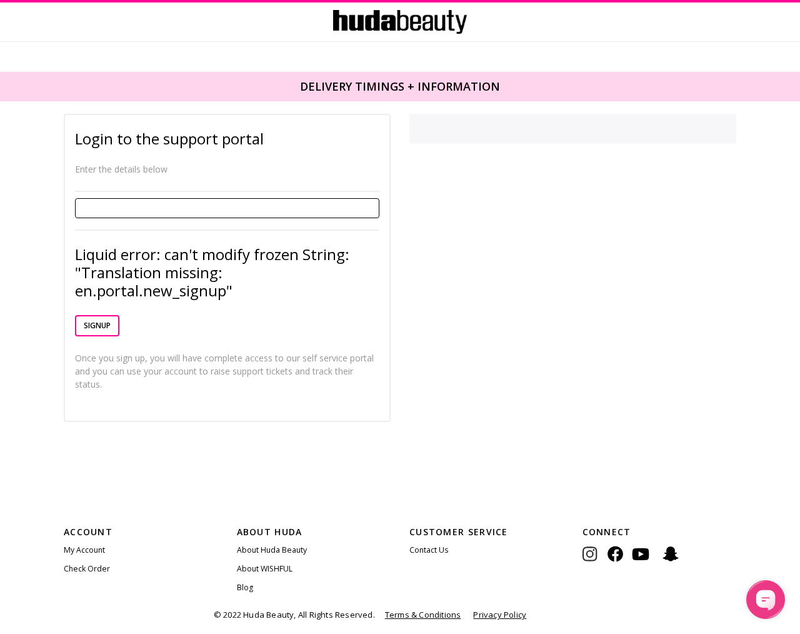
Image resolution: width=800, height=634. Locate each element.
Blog (245, 587)
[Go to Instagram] (595, 563)
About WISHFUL (264, 568)
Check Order (87, 568)
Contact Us (428, 550)
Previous (7, 86)
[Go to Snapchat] (670, 563)
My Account (84, 550)
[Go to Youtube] (640, 563)
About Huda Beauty (272, 550)
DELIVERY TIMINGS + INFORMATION (400, 86)
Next (791, 86)
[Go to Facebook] (615, 563)
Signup (97, 325)
